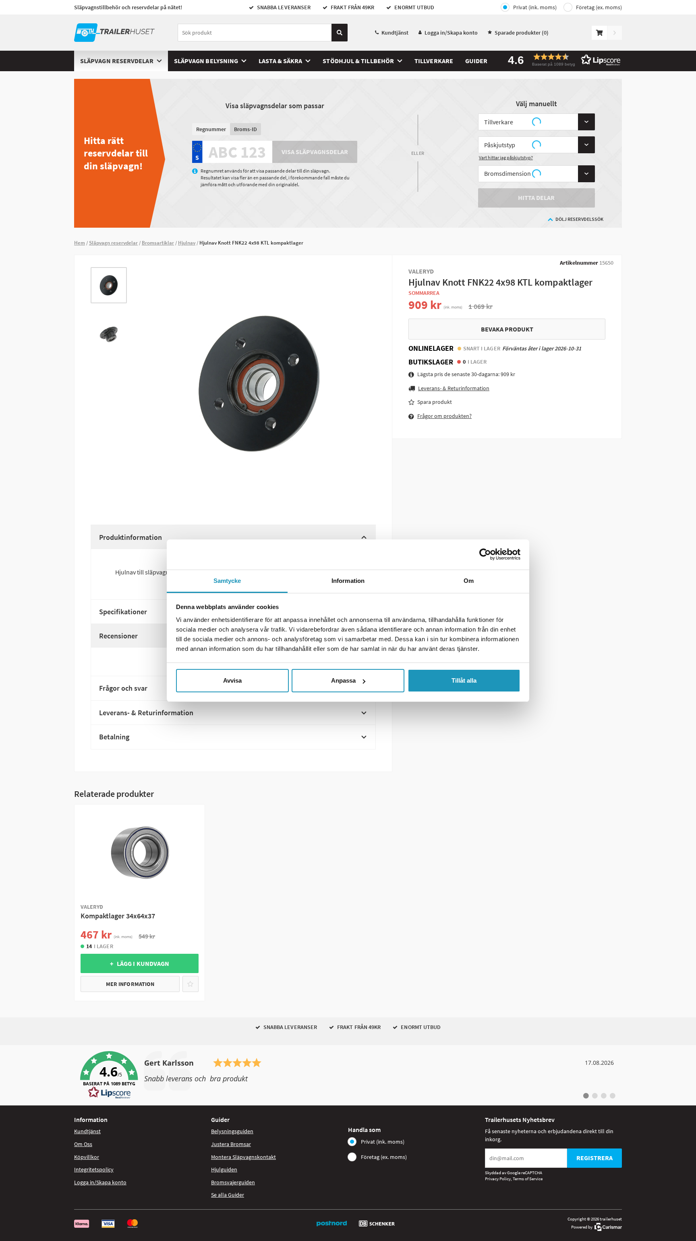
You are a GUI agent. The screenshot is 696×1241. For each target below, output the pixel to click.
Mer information (130, 984)
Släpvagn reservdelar (116, 61)
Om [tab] (469, 580)
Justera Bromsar (231, 1144)
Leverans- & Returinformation (146, 712)
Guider (476, 61)
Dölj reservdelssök (579, 219)
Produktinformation (130, 537)
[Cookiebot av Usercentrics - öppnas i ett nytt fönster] (485, 554)
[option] (109, 285)
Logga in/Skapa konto (451, 32)
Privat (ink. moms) (535, 7)
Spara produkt (434, 401)
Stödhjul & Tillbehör (358, 61)
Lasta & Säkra (280, 61)
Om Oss (83, 1144)
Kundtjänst (394, 32)
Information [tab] (348, 580)
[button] (561, 60)
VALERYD (421, 271)
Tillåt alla (464, 680)
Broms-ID (245, 129)
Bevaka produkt (507, 329)
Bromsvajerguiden (233, 1182)
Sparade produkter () (522, 32)
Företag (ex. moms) (599, 7)
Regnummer (211, 129)
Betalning (114, 736)
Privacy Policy (498, 1178)
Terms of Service (528, 1178)
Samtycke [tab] (227, 580)
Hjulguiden (224, 1169)
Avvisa (232, 680)
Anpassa (343, 680)
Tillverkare (433, 61)
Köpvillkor (86, 1157)
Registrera (594, 1158)
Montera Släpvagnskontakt (243, 1157)
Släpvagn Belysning (206, 61)
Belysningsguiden (232, 1131)
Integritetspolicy (94, 1169)
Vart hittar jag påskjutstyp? (506, 157)
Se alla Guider (227, 1194)
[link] (348, 1075)
